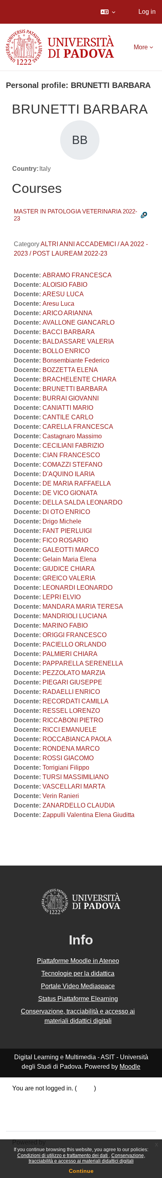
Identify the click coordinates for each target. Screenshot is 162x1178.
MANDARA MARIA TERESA (82, 606)
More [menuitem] (141, 47)
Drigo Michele (61, 521)
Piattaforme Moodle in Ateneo (78, 960)
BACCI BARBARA (68, 332)
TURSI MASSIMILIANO (75, 777)
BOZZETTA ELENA (70, 369)
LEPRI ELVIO (61, 597)
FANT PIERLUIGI (67, 530)
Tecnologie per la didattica (77, 973)
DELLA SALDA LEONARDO (82, 502)
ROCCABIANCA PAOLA (77, 739)
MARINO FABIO (65, 625)
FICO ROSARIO (65, 540)
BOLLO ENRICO (66, 351)
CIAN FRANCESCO (71, 455)
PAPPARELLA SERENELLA (82, 663)
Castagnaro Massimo (72, 436)
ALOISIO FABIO (64, 284)
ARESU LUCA (63, 294)
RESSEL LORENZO (71, 710)
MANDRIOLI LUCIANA (74, 616)
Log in (147, 11)
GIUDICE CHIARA (68, 568)
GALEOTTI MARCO (70, 549)
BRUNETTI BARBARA (74, 388)
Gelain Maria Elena (69, 559)
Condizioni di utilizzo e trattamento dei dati (63, 1155)
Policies (23, 1109)
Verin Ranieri (60, 796)
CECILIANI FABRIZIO (73, 445)
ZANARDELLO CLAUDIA (78, 805)
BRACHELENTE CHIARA (79, 379)
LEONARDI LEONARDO (77, 587)
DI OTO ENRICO (66, 512)
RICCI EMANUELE (69, 729)
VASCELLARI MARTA (73, 786)
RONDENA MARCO (70, 748)
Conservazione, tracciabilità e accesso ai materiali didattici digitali (87, 1158)
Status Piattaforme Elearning (78, 998)
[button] (108, 12)
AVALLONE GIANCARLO (78, 322)
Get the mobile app (38, 1119)
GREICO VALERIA (69, 578)
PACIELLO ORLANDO (74, 644)
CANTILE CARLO (67, 417)
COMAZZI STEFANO (72, 464)
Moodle (130, 1066)
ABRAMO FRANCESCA (77, 275)
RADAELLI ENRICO (71, 691)
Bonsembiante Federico (75, 360)
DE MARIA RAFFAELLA (76, 483)
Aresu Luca (58, 303)
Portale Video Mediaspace (78, 986)
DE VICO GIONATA (70, 493)
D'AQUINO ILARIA (68, 474)
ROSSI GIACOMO (68, 758)
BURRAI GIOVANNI (70, 398)
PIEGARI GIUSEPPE (72, 682)
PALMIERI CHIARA (70, 654)
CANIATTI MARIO (67, 407)
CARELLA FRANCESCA (77, 426)
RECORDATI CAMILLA (75, 701)
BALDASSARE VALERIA (78, 341)
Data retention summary (45, 1099)
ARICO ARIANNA (67, 313)
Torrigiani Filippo (65, 767)
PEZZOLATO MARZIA (73, 672)
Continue (81, 1171)
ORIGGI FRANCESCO (74, 635)
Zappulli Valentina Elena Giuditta (88, 815)
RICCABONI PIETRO (72, 720)
